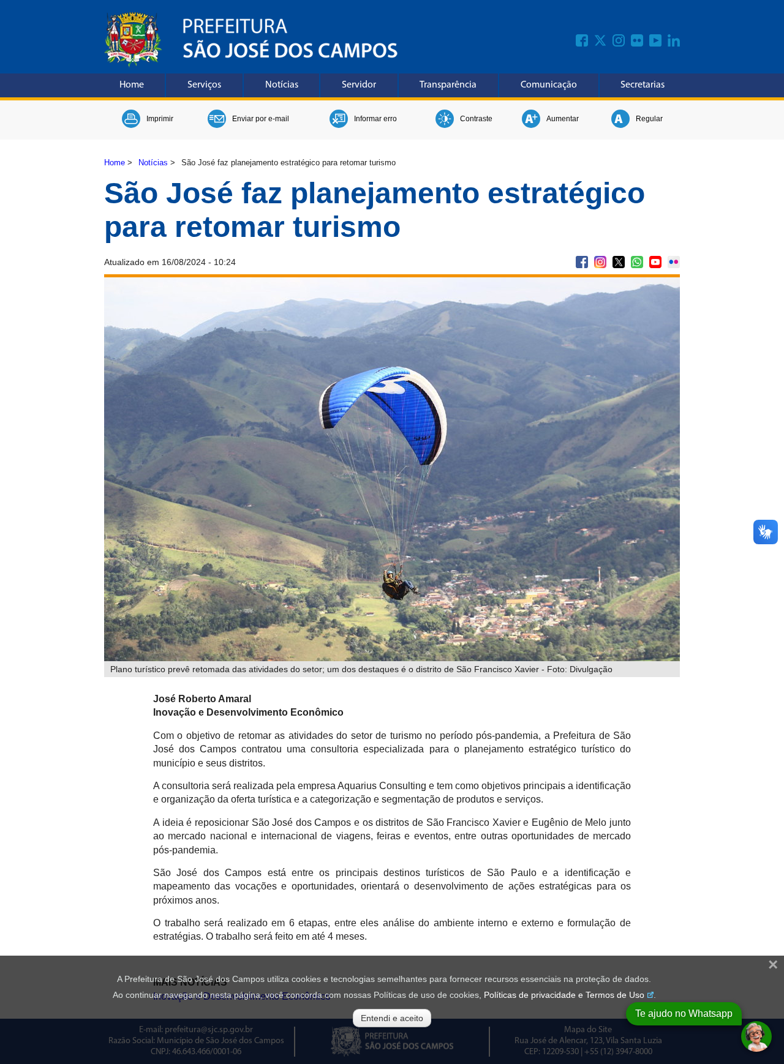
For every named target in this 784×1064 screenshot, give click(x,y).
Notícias (281, 85)
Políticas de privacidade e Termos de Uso (564, 995)
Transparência (448, 85)
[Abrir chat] (756, 1036)
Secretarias (642, 85)
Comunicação (549, 85)
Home (131, 85)
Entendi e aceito (392, 1018)
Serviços (204, 85)
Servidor (359, 85)
